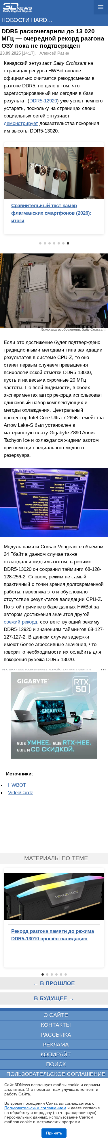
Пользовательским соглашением (35, 1108)
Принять (54, 1133)
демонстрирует (21, 123)
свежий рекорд (20, 622)
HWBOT (17, 785)
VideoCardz (20, 792)
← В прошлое (54, 983)
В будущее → (54, 998)
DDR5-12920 (43, 101)
